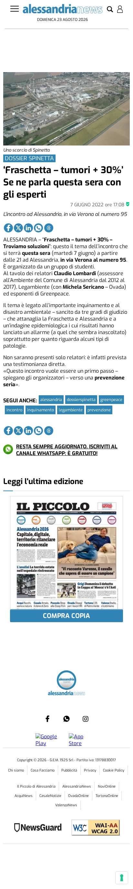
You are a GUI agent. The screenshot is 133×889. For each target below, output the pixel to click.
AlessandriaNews (76, 786)
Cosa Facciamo (43, 770)
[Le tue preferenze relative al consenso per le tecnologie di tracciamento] (122, 878)
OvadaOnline (78, 795)
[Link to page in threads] (48, 227)
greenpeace (111, 399)
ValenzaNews (66, 805)
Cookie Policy (113, 770)
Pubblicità (69, 770)
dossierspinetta (81, 399)
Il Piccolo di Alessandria (36, 786)
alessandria (51, 399)
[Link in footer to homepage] (66, 680)
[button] (110, 9)
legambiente (71, 410)
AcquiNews (24, 795)
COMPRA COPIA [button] (66, 616)
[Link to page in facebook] (8, 227)
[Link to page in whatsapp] (38, 227)
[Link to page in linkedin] (28, 227)
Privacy (90, 770)
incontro (14, 410)
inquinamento (40, 410)
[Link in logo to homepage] (62, 10)
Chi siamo (16, 770)
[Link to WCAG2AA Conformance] (93, 828)
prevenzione (99, 410)
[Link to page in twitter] (18, 227)
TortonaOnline (107, 795)
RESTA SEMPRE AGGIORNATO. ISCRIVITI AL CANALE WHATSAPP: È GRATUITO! (67, 450)
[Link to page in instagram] (85, 718)
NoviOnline (107, 786)
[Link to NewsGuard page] (39, 828)
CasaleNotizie (50, 795)
